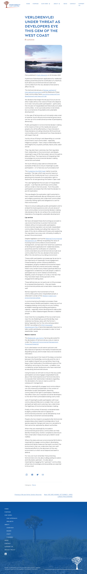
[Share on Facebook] (32, 474)
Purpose (35, 3)
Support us (81, 4)
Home (28, 3)
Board (9, 531)
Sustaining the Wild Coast (36, 171)
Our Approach (12, 518)
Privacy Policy (10, 549)
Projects (10, 521)
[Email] (42, 474)
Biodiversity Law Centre (36, 338)
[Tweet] (37, 474)
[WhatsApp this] (26, 475)
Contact (73, 3)
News (65, 3)
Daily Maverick (42, 75)
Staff (9, 534)
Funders (10, 537)
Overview (10, 527)
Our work (44, 3)
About (56, 3)
